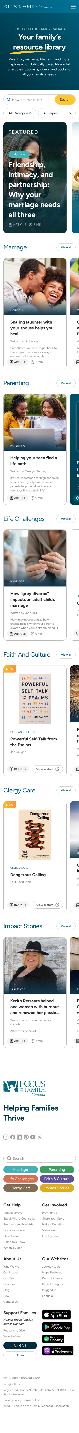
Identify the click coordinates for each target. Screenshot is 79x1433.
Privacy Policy (12, 1400)
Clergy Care (21, 1188)
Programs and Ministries (19, 1224)
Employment (50, 1236)
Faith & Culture (57, 1179)
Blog (6, 1290)
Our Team (9, 1278)
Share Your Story (53, 1218)
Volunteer (48, 1230)
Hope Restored (52, 1272)
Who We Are (11, 1266)
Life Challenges (20, 1179)
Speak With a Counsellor (19, 1218)
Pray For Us (49, 1212)
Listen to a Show (14, 1242)
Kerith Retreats (52, 1278)
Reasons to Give (14, 1330)
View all (66, 247)
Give (22, 1345)
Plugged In (49, 1290)
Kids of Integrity (52, 1284)
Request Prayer (13, 1212)
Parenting (57, 1169)
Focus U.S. (49, 1295)
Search (65, 100)
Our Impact (10, 1272)
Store (20, 1355)
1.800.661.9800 (29, 1378)
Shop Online (11, 1236)
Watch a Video (12, 1247)
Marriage (20, 1169)
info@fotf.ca (11, 1384)
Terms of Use (31, 1400)
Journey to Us (51, 1266)
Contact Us (10, 1301)
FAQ (6, 1295)
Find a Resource (14, 1230)
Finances (9, 1284)
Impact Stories (56, 1188)
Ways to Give (11, 1336)
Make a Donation (53, 1224)
